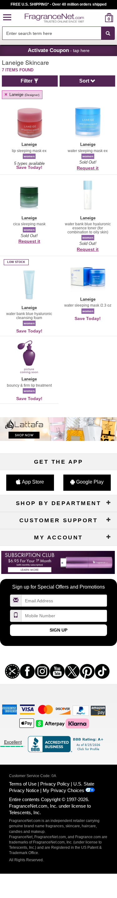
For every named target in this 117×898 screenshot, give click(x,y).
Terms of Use (23, 783)
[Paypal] (81, 710)
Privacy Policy (55, 783)
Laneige (23, 94)
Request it (88, 167)
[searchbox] (51, 33)
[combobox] (58, 33)
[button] (7, 17)
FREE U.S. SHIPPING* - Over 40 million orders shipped (58, 4)
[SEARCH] (108, 33)
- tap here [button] (59, 50)
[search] (99, 17)
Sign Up (58, 630)
